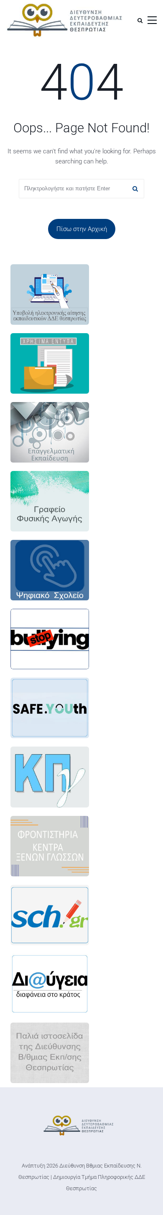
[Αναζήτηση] (140, 20)
